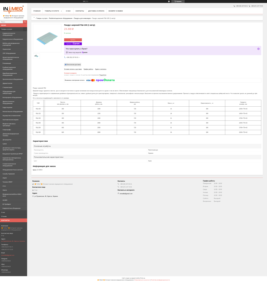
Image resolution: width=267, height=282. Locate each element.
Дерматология (7, 83)
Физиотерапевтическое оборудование (11, 58)
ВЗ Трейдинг (7, 204)
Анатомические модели (10, 120)
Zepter (5, 178)
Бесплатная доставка (74, 64)
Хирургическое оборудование (13, 39)
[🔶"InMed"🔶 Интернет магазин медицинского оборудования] (14, 9)
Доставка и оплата (96, 11)
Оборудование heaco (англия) (13, 170)
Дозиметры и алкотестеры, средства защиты (12, 149)
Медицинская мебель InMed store (12, 195)
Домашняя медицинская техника (11, 135)
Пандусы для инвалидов (82, 18)
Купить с (69, 44)
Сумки (5, 144)
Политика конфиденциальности (160, 280)
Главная (36, 11)
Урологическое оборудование (13, 79)
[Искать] (25, 21)
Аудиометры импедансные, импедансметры (12, 159)
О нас (3, 212)
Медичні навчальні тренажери (9, 124)
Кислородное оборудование (12, 97)
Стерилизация (7, 87)
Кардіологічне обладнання (11, 208)
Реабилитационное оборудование (9, 68)
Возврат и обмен (116, 11)
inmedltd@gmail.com (7, 255)
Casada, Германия (9, 174)
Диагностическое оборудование (8, 102)
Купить (73, 40)
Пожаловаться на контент (142, 280)
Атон (4, 186)
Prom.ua (142, 278)
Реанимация (7, 63)
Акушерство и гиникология (11, 115)
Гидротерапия (7, 107)
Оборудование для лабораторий (9, 92)
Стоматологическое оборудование (9, 165)
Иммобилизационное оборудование (10, 74)
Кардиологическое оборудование (9, 34)
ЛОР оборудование (9, 53)
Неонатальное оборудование (13, 111)
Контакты (80, 11)
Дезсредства (7, 140)
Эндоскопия (7, 49)
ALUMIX (5, 200)
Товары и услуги (6, 29)
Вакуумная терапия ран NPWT (13, 154)
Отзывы (4, 216)
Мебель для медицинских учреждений (11, 44)
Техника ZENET (7, 182)
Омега (5, 190)
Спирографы (7, 130)
